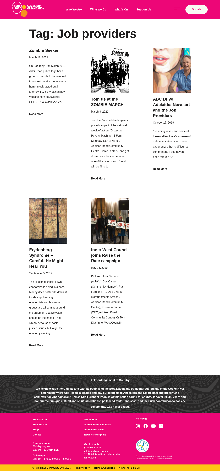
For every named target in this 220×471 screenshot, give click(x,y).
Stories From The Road (97, 424)
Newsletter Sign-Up (129, 467)
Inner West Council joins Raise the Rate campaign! (110, 255)
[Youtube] (153, 426)
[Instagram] (138, 426)
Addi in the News (94, 429)
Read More (36, 114)
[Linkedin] (161, 426)
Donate (37, 434)
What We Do (98, 9)
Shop (36, 429)
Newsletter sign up (95, 434)
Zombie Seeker (43, 50)
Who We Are (74, 9)
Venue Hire (90, 419)
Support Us (143, 9)
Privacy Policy (82, 467)
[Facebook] (146, 426)
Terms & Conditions (104, 467)
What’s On (121, 9)
